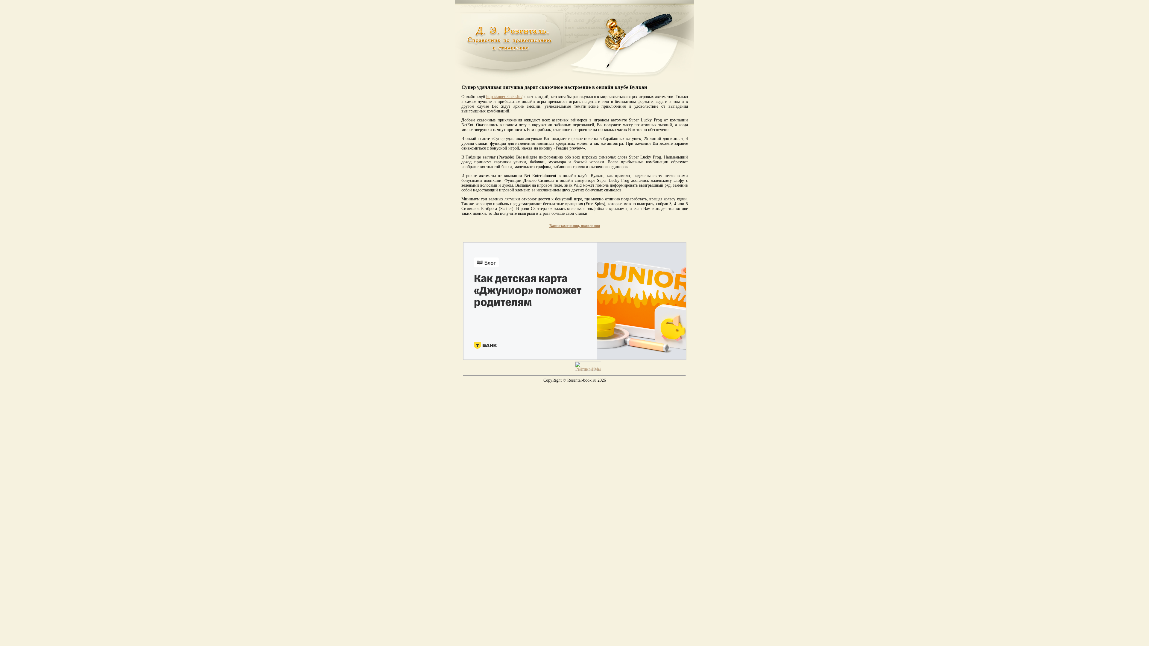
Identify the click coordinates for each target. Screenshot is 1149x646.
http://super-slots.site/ (504, 97)
